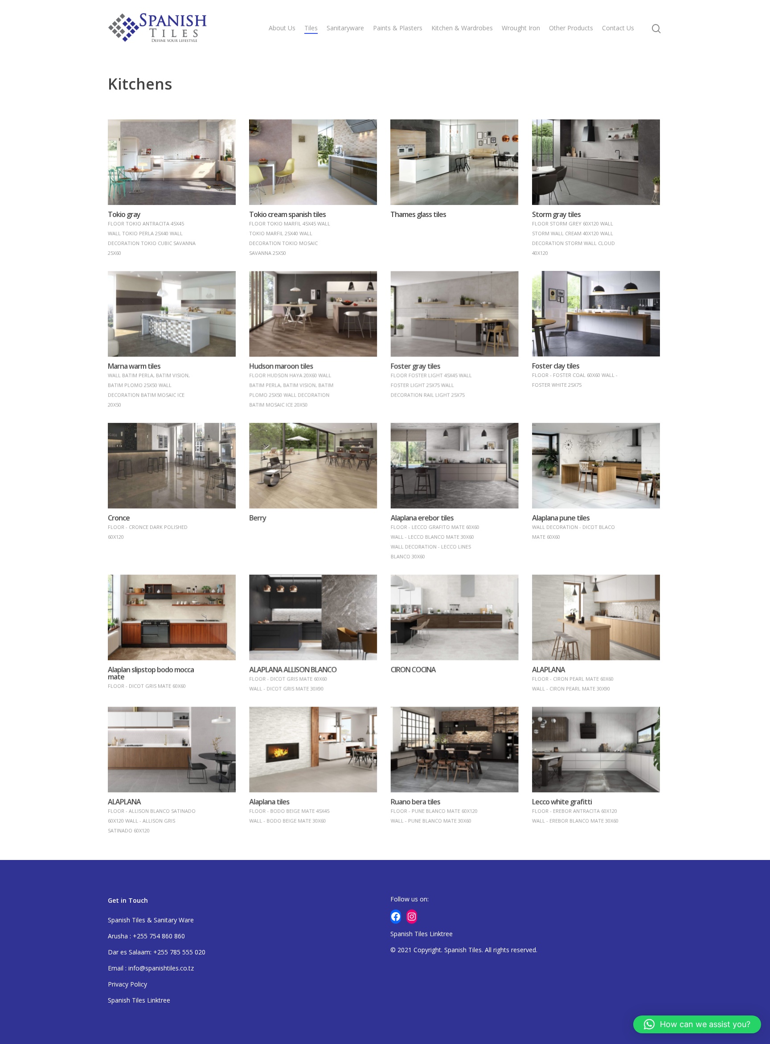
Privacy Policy (127, 984)
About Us (282, 28)
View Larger (171, 153)
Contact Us (618, 28)
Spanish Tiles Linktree (139, 1000)
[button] (697, 1024)
